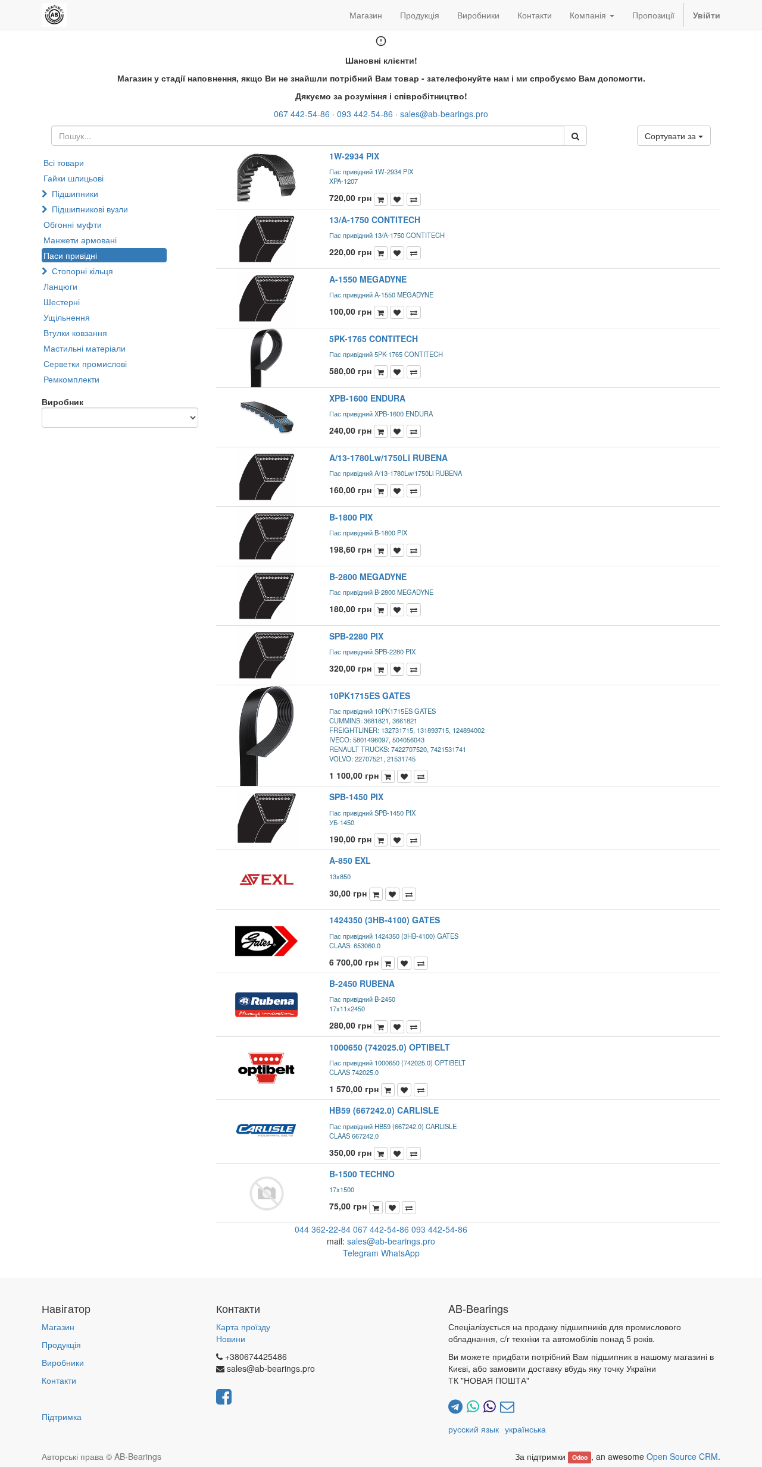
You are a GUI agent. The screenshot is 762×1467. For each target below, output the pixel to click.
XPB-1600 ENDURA (367, 398)
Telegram (361, 1253)
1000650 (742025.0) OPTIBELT (389, 1047)
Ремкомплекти (71, 379)
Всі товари (63, 162)
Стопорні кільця (82, 271)
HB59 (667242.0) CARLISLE (384, 1110)
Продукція (61, 1344)
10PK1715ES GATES (369, 695)
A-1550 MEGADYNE (368, 279)
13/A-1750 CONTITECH (374, 219)
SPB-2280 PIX (356, 636)
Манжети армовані (80, 240)
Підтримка (62, 1416)
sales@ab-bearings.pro (444, 114)
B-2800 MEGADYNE (368, 576)
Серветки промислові (85, 363)
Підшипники (75, 193)
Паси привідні (70, 255)
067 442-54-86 (302, 114)
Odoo (580, 1457)
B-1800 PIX (351, 517)
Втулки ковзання (75, 332)
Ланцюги (60, 286)
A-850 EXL (350, 860)
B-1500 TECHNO (362, 1174)
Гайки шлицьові (73, 178)
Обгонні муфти (72, 224)
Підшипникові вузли (90, 209)
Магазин (58, 1327)
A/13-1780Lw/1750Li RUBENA (388, 457)
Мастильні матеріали (84, 348)
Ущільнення (66, 317)
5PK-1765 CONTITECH (373, 338)
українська (525, 1429)
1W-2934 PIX (354, 156)
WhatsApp (400, 1253)
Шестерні (61, 302)
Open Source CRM (682, 1456)
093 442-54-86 (365, 114)
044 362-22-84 (323, 1229)
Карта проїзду (243, 1327)
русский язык (473, 1429)
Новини (230, 1338)
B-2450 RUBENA (362, 983)
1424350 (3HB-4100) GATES (384, 920)
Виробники (63, 1362)
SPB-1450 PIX (356, 797)
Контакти (59, 1380)
